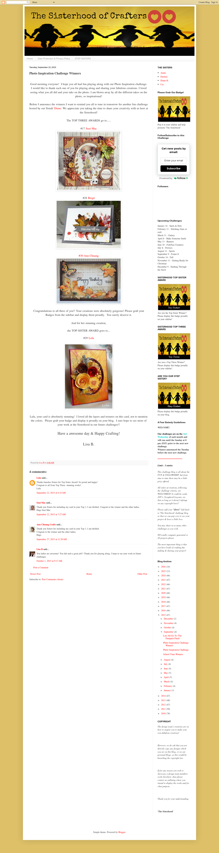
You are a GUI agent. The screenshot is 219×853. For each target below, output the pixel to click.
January (167, 690)
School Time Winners (173, 654)
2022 (163, 584)
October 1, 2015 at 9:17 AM (49, 560)
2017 (163, 606)
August (167, 659)
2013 (163, 700)
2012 (163, 704)
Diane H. (164, 80)
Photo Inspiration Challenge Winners (176, 644)
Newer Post (35, 573)
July (166, 663)
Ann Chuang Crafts (46, 524)
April (166, 677)
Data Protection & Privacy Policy (54, 58)
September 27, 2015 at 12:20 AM (52, 539)
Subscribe (174, 168)
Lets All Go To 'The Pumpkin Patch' (172, 637)
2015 (163, 614)
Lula (91, 338)
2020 (163, 592)
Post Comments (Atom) (52, 579)
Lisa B (40, 549)
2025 (163, 571)
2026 (163, 566)
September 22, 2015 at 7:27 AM (51, 514)
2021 (163, 588)
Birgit (91, 198)
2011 (163, 708)
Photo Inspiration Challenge (176, 649)
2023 (163, 579)
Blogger (121, 832)
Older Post (142, 573)
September (169, 631)
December (169, 618)
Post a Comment (40, 567)
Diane (57, 108)
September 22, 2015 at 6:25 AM (51, 492)
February (168, 685)
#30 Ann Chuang (89, 255)
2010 (163, 713)
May (166, 672)
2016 (163, 610)
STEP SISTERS (83, 58)
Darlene (164, 76)
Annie (163, 72)
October (168, 627)
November (169, 623)
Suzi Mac (91, 128)
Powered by (166, 178)
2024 (163, 575)
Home (30, 58)
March (167, 681)
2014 (163, 695)
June (166, 668)
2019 (163, 597)
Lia (162, 84)
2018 (163, 601)
